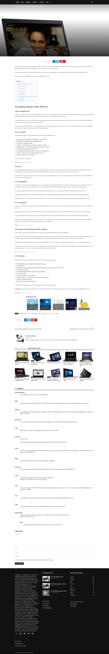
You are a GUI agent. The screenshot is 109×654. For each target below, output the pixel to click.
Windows (56, 313)
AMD (25, 313)
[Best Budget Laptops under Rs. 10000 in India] (38, 356)
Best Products (34, 313)
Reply (21, 396)
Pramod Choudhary (20, 52)
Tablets (34, 2)
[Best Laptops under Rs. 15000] (54, 356)
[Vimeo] (24, 633)
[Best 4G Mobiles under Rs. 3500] (46, 593)
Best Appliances (74, 604)
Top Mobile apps (19, 643)
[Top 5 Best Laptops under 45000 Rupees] (22, 356)
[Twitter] (20, 633)
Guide (25, 6)
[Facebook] (16, 633)
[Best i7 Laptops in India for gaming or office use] (70, 356)
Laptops (41, 2)
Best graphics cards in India (26, 162)
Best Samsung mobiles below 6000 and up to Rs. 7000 (28, 329)
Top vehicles (73, 606)
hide (22, 81)
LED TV (76, 242)
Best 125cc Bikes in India (57, 576)
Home (17, 2)
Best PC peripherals (47, 608)
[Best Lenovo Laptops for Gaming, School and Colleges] (54, 373)
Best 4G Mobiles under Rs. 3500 (58, 591)
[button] (92, 2)
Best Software (45, 603)
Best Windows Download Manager (27, 252)
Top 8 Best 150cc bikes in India (58, 584)
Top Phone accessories (20, 646)
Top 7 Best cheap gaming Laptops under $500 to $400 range (86, 364)
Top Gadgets (45, 605)
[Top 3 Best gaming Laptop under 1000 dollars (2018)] (22, 373)
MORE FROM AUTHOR (34, 348)
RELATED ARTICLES (20, 348)
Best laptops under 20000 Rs (25, 225)
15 (41, 52)
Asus (29, 313)
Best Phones (18, 641)
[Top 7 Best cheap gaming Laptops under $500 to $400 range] (87, 356)
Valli (16, 428)
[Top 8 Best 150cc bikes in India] (46, 585)
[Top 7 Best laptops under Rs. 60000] (70, 373)
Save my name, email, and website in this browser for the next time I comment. (34, 560)
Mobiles (28, 2)
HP (47, 313)
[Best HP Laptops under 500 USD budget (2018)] (38, 373)
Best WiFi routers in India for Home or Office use (82, 329)
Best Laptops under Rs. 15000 (53, 362)
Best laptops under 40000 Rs (26, 292)
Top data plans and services (76, 602)
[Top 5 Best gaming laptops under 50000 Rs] (87, 373)
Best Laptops (45, 601)
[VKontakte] (28, 633)
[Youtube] (32, 633)
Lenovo (51, 313)
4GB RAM (21, 313)
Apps (22, 2)
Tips (47, 2)
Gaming (44, 313)
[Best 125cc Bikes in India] (46, 578)
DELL (40, 313)
